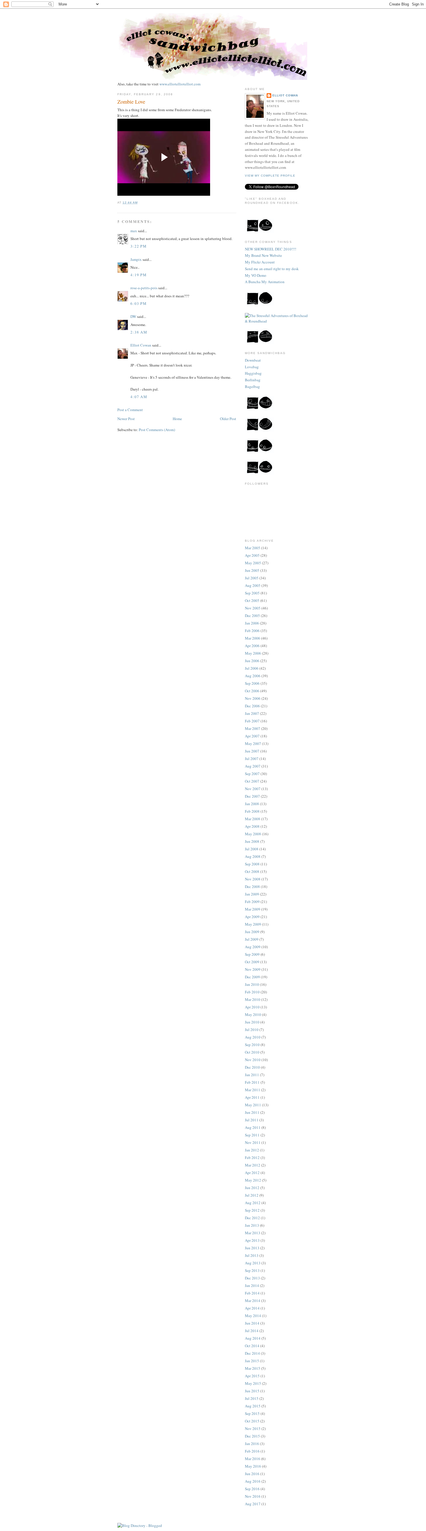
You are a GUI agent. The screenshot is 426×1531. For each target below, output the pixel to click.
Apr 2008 (252, 826)
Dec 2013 (252, 1278)
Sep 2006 (252, 683)
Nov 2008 (253, 879)
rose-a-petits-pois (143, 287)
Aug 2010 (253, 1037)
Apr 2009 (252, 916)
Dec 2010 (252, 1067)
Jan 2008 (252, 803)
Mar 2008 (252, 818)
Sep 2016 (252, 1488)
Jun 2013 (252, 1247)
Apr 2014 (252, 1308)
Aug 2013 (253, 1263)
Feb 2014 (252, 1293)
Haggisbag (253, 373)
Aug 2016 (253, 1481)
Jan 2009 (252, 894)
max (133, 230)
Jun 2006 (252, 660)
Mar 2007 (252, 728)
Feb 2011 (252, 1082)
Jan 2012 (252, 1150)
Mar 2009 (252, 909)
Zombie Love (131, 101)
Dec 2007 (252, 796)
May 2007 (253, 743)
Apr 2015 (252, 1375)
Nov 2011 (253, 1142)
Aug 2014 (253, 1338)
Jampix (136, 259)
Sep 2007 (252, 773)
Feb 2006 (252, 630)
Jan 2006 (252, 623)
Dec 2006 (252, 705)
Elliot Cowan (140, 345)
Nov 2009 (253, 969)
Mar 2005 (252, 547)
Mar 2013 (252, 1232)
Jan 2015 (252, 1360)
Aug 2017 (253, 1503)
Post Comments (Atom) (157, 429)
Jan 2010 (252, 984)
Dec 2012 (252, 1217)
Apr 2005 (252, 555)
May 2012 (253, 1180)
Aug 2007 (253, 766)
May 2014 (253, 1315)
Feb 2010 (252, 992)
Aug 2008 (253, 856)
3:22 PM (138, 246)
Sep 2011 (252, 1135)
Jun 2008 (252, 841)
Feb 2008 (252, 811)
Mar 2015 (252, 1368)
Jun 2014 (252, 1323)
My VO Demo (255, 275)
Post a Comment (130, 409)
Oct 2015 (252, 1421)
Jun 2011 (252, 1112)
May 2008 (253, 833)
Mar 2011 (252, 1089)
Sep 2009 (252, 954)
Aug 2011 (253, 1127)
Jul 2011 (251, 1119)
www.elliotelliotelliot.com (180, 84)
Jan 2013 (252, 1225)
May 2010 (253, 1014)
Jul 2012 (251, 1195)
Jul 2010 (251, 1029)
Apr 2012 (252, 1172)
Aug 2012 (253, 1202)
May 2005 (253, 562)
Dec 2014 (252, 1353)
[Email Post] (139, 202)
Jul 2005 (251, 577)
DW (133, 316)
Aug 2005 (253, 585)
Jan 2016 (252, 1443)
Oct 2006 (252, 690)
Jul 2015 (251, 1398)
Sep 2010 (252, 1044)
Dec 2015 (252, 1436)
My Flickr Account (260, 262)
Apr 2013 (252, 1240)
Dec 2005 (252, 615)
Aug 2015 (253, 1406)
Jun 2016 (252, 1473)
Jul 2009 (251, 939)
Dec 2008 (252, 886)
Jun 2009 (252, 931)
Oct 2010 (252, 1052)
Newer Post (126, 418)
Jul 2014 (251, 1330)
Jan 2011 (252, 1074)
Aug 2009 (253, 946)
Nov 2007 (253, 788)
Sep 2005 (252, 593)
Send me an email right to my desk (272, 268)
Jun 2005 (252, 570)
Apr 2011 (252, 1097)
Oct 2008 (252, 871)
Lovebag (252, 366)
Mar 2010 (252, 999)
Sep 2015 (252, 1413)
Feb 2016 (252, 1451)
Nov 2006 (253, 698)
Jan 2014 (252, 1285)
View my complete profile (270, 175)
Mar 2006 (252, 638)
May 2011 (253, 1104)
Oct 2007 (252, 781)
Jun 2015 (252, 1390)
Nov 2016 (253, 1496)
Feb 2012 (252, 1157)
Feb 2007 (252, 721)
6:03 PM (138, 303)
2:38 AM (138, 332)
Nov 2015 (253, 1428)
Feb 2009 (252, 901)
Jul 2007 (251, 758)
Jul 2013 (251, 1255)
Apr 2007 (252, 736)
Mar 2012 (252, 1165)
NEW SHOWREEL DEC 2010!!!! (270, 249)
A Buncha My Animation (265, 281)
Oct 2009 (252, 961)
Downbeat (253, 360)
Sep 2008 (252, 864)
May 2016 (253, 1466)
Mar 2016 (252, 1458)
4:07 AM (138, 396)
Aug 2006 (253, 675)
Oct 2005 (252, 600)
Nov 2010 (253, 1059)
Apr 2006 (252, 645)
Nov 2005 (253, 608)
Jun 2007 (252, 751)
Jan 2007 (252, 713)
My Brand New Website (263, 255)
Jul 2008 (251, 848)
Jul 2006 (251, 668)
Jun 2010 (252, 1022)
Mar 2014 (252, 1300)
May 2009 (253, 924)
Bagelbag (252, 386)
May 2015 (253, 1383)
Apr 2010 (252, 1007)
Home (177, 418)
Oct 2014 (252, 1345)
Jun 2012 (252, 1187)
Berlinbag (253, 379)
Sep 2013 (252, 1270)
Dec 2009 (252, 976)
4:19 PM (138, 274)
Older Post (228, 418)
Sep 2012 (252, 1210)
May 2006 (253, 653)
